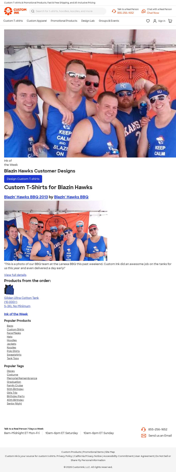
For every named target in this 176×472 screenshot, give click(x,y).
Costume (12, 374)
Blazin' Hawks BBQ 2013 (26, 196)
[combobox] (67, 11)
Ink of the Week (16, 314)
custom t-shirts (47, 456)
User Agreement (144, 456)
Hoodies (12, 340)
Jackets (11, 343)
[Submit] (33, 11)
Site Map (110, 452)
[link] (15, 11)
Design (23, 179)
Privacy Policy (64, 456)
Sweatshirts (14, 354)
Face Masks (14, 333)
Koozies (11, 347)
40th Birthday (15, 400)
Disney (11, 371)
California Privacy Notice (88, 456)
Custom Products (71, 452)
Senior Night (14, 403)
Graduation (14, 381)
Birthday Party (16, 396)
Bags (10, 325)
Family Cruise (15, 385)
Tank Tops (13, 358)
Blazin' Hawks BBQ (71, 196)
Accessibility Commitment (118, 456)
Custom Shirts (15, 329)
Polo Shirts (13, 351)
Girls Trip (12, 392)
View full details (15, 275)
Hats (9, 336)
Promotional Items (93, 452)
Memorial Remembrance (22, 378)
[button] (159, 13)
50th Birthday (15, 389)
